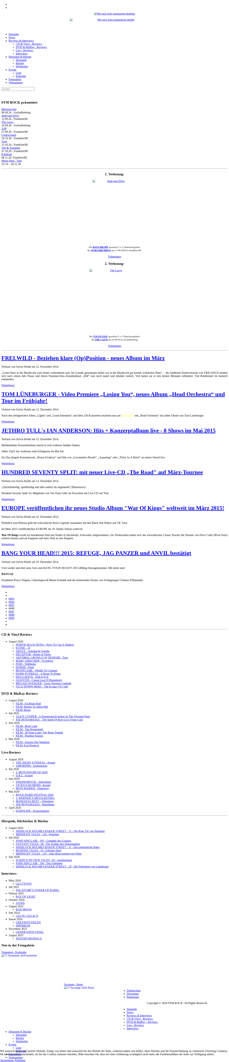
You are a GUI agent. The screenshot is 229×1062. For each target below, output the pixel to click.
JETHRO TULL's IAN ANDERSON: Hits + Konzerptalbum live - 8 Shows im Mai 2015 (108, 430)
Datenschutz (134, 990)
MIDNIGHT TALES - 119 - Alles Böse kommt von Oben (49, 853)
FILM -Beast (23, 710)
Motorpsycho (8, 109)
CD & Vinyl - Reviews (29, 43)
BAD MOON (24, 909)
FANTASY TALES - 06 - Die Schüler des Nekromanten (48, 844)
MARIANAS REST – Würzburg (34, 801)
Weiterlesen (7, 385)
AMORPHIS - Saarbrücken (31, 765)
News (12, 37)
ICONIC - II (23, 647)
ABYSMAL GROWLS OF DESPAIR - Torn (42, 657)
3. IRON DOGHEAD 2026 (32, 772)
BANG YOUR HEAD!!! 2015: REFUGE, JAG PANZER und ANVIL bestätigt (96, 553)
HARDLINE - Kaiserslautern (32, 810)
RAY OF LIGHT (26, 896)
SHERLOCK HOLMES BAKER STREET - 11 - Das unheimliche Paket (57, 847)
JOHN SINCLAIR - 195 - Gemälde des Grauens (43, 840)
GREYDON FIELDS (28, 922)
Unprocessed (8, 135)
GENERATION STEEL (30, 932)
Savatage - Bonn (73, 984)
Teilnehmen (114, 256)
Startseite (14, 34)
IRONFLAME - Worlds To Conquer (36, 670)
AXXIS (20, 903)
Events (12, 69)
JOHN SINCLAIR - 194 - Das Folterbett (39, 863)
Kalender (21, 76)
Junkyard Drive (10, 115)
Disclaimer (133, 993)
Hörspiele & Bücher (20, 56)
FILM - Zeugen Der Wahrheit (32, 742)
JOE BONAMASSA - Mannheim (35, 804)
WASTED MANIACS (29, 938)
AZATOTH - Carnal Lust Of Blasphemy (39, 680)
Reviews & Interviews (21, 40)
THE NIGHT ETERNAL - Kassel (35, 762)
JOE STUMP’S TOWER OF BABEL (38, 890)
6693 (11, 598)
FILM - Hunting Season (29, 735)
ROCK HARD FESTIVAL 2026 (34, 794)
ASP (4, 128)
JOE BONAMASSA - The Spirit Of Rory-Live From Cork (49, 719)
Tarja (4, 141)
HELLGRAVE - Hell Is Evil (32, 676)
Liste (18, 72)
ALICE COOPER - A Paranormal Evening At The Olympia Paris (53, 716)
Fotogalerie (15, 79)
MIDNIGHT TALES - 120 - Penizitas (37, 834)
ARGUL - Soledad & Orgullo (33, 651)
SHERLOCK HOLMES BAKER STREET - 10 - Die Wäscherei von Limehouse (62, 866)
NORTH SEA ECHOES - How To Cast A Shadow (45, 644)
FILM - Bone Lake (26, 726)
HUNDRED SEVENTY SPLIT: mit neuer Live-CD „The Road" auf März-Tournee (102, 472)
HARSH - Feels (25, 667)
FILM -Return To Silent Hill (32, 706)
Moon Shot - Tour (11, 160)
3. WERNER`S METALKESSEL (35, 798)
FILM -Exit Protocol (27, 745)
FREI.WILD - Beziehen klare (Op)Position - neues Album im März (83, 358)
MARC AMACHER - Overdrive (34, 660)
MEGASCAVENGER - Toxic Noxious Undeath (43, 683)
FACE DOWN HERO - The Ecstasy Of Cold (42, 686)
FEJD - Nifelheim (26, 664)
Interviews (22, 53)
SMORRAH (23, 925)
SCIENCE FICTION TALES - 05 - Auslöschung (44, 860)
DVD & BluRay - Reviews (31, 47)
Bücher (20, 63)
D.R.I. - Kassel (24, 775)
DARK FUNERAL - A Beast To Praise (38, 673)
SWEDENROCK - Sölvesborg (33, 781)
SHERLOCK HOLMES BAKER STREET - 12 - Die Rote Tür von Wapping (60, 831)
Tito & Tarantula (10, 147)
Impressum (133, 996)
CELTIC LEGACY (27, 915)
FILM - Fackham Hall (28, 703)
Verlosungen (16, 82)
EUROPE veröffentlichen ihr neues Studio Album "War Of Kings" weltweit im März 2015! (112, 508)
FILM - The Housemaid (29, 729)
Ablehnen (19, 1060)
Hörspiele (21, 60)
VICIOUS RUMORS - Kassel (33, 785)
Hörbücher (22, 66)
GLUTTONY (24, 883)
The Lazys (7, 122)
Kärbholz (6, 154)
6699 (11, 618)
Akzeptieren (7, 1060)
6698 (11, 614)
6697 (11, 611)
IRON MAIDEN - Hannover (32, 788)
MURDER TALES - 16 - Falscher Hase (38, 850)
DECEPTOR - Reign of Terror (33, 654)
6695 (11, 605)
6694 (11, 601)
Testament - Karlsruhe (13, 952)
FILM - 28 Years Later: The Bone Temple (39, 732)
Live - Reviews (24, 50)
